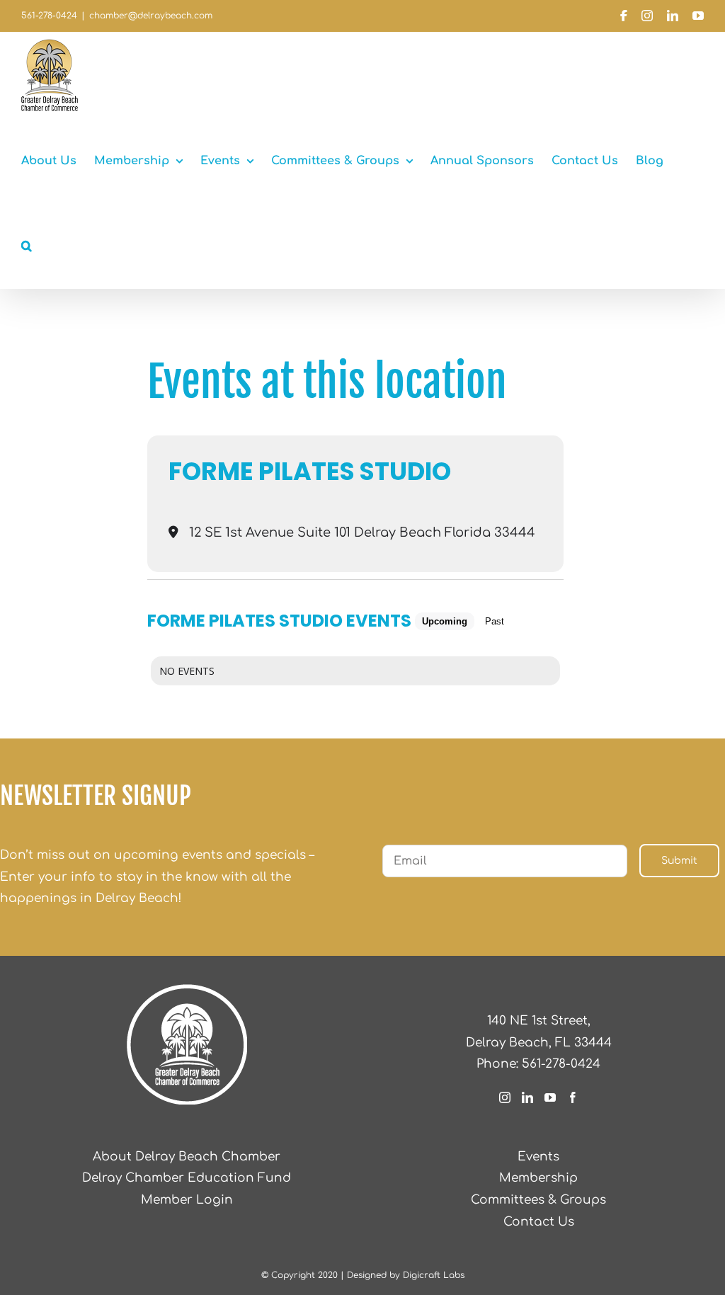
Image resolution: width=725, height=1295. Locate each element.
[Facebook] (572, 1097)
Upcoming (444, 621)
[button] (26, 245)
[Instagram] (504, 1097)
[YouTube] (550, 1097)
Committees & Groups (538, 1199)
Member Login (187, 1199)
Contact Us (538, 1221)
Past (494, 621)
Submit (679, 860)
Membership (538, 1178)
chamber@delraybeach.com (150, 16)
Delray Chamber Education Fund (186, 1178)
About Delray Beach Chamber (186, 1156)
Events (538, 1156)
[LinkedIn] (527, 1097)
